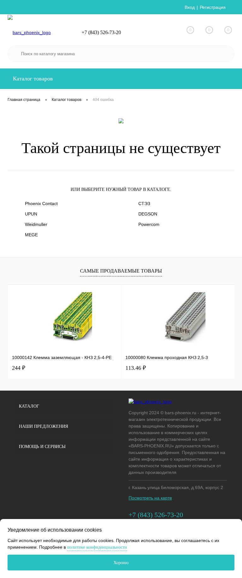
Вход (190, 7)
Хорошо (121, 562)
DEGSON (147, 213)
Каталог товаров (32, 78)
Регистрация (213, 7)
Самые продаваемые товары (121, 271)
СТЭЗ (144, 203)
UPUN (31, 213)
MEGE (31, 234)
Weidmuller (36, 224)
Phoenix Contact (41, 203)
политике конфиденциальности (97, 547)
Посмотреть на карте (150, 497)
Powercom (148, 224)
